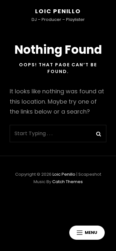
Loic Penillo (58, 11)
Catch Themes (67, 182)
